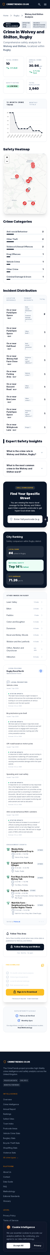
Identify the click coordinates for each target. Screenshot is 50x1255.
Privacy (37, 1245)
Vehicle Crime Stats (11, 1133)
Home (5, 15)
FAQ (5, 1186)
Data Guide (8, 1182)
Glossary (7, 1201)
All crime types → (10, 1157)
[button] (28, 190)
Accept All (18, 1245)
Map (9, 318)
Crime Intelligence (11, 1104)
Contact (6, 1177)
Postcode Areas (10, 1128)
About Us (7, 1172)
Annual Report (9, 1109)
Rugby (16, 15)
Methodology (9, 1191)
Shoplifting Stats (10, 1148)
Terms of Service (10, 1220)
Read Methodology (25, 1028)
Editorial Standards (11, 1196)
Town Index (8, 1124)
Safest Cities (8, 1119)
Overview (7, 1099)
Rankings (7, 1114)
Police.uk (17, 921)
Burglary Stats (9, 1138)
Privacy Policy (9, 1215)
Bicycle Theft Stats (11, 1143)
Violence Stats (9, 1153)
